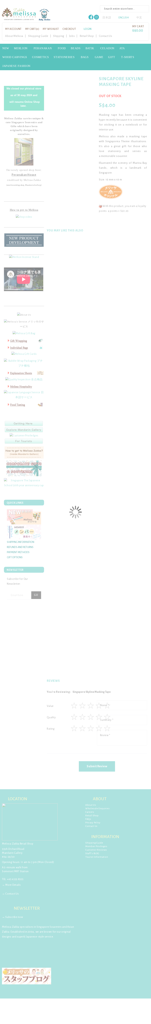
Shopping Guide (38, 36)
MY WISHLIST (51, 29)
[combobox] (124, 8)
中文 (139, 17)
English (124, 17)
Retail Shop (87, 36)
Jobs (72, 36)
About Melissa (14, 36)
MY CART (32, 29)
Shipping (58, 36)
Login (88, 29)
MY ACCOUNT (13, 29)
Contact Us (105, 36)
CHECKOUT (69, 29)
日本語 (106, 17)
